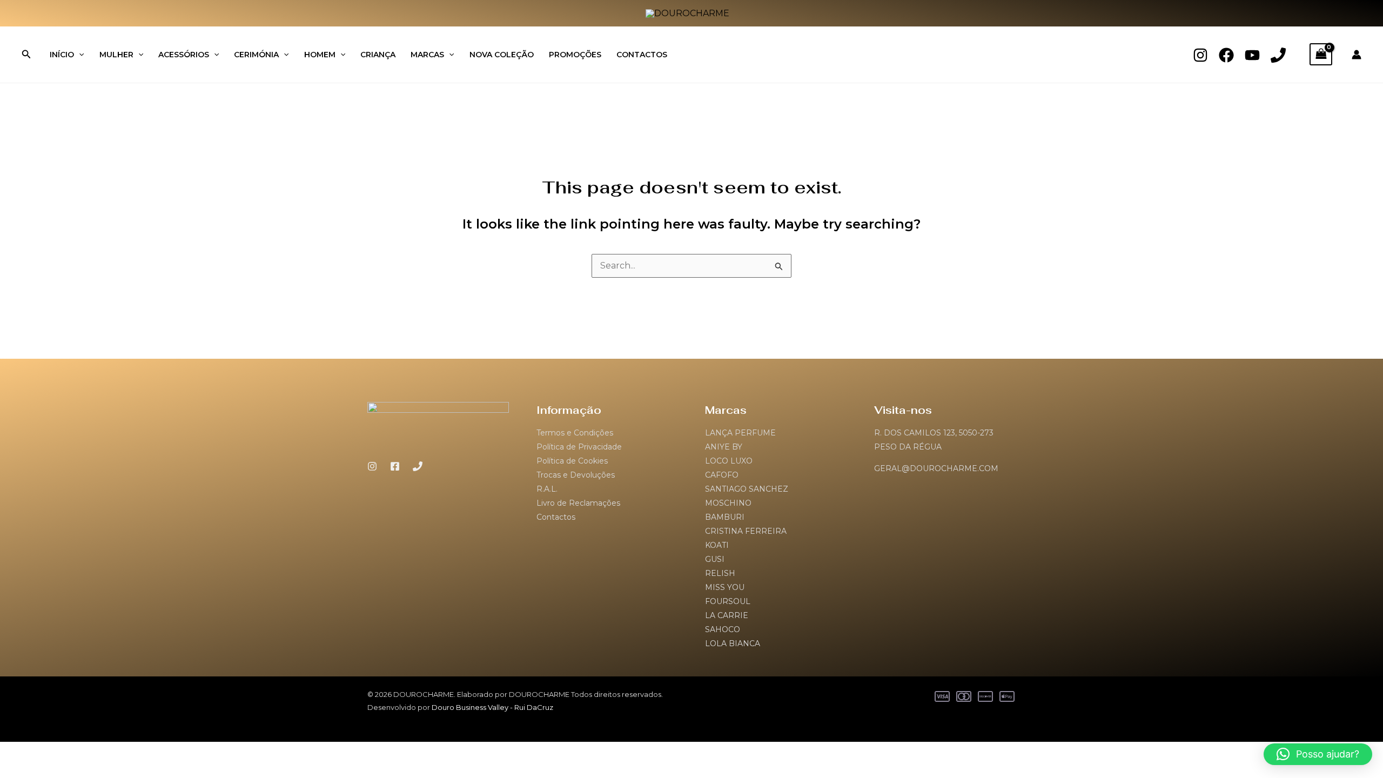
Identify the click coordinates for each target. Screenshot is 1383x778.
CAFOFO (722, 475)
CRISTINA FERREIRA (746, 531)
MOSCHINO (728, 503)
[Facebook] (1226, 55)
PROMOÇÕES (575, 54)
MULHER (116, 54)
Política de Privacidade (579, 447)
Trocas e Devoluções (575, 475)
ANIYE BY (723, 447)
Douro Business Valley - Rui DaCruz (492, 707)
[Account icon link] (1356, 54)
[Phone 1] (1278, 55)
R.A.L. (547, 489)
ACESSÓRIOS (183, 54)
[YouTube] (1252, 55)
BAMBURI (724, 517)
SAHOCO (722, 629)
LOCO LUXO (729, 461)
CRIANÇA (377, 54)
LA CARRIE (726, 615)
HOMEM (319, 54)
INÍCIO (62, 54)
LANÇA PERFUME (740, 433)
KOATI (717, 545)
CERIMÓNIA (256, 54)
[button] (26, 55)
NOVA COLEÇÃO (501, 54)
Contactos (555, 517)
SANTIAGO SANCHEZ (746, 489)
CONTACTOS (641, 54)
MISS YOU (724, 587)
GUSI (714, 559)
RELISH (720, 573)
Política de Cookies (572, 461)
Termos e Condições (574, 433)
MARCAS (427, 54)
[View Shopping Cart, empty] (1321, 54)
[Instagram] (1200, 55)
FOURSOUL (727, 601)
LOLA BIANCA (732, 643)
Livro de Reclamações (578, 503)
